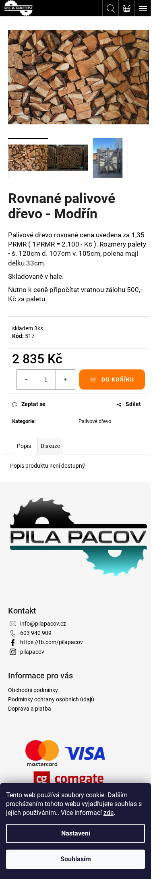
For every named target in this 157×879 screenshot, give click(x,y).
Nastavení (75, 833)
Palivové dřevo (94, 421)
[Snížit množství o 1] (26, 379)
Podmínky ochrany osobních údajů (51, 699)
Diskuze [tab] (50, 446)
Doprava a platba (29, 708)
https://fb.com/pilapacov (51, 642)
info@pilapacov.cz (43, 623)
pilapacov (32, 652)
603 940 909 (36, 633)
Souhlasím (75, 859)
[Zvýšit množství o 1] (65, 379)
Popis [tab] (24, 446)
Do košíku (117, 379)
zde (108, 813)
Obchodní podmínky (33, 690)
